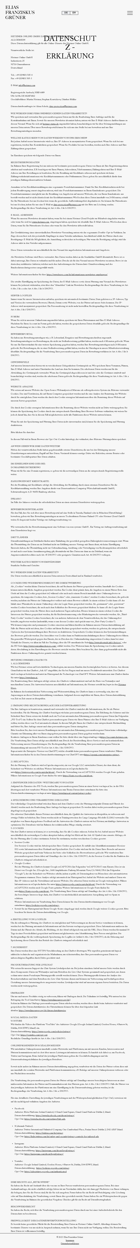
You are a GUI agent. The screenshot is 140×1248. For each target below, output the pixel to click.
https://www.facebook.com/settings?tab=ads (44, 1119)
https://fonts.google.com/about (78, 776)
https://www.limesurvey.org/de (55, 1000)
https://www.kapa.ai (29, 678)
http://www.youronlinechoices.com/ (40, 646)
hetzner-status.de (51, 124)
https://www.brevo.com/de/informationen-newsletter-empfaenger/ (77, 275)
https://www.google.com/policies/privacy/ (51, 1032)
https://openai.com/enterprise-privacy (102, 755)
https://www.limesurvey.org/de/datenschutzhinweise (42, 1011)
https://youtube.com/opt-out (34, 1035)
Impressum (70, 1241)
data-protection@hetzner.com (63, 106)
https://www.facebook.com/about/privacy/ (55, 1116)
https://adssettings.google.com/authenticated (45, 1172)
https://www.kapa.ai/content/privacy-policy (71, 793)
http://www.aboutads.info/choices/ (105, 643)
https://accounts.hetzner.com (114, 737)
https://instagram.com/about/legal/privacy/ (55, 1151)
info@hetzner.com (27, 85)
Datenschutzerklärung (70, 1244)
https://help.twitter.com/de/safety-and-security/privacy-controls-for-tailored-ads (61, 1137)
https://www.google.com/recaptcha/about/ (35, 772)
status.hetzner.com (41, 222)
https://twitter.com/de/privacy (49, 1133)
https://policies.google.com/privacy (42, 905)
